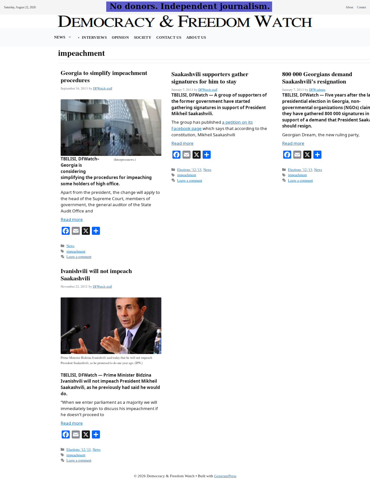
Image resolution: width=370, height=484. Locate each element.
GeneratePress (225, 476)
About (349, 7)
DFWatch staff (102, 88)
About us (196, 37)
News (59, 37)
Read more (72, 219)
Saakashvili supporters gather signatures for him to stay (209, 77)
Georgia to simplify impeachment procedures (104, 76)
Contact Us (168, 37)
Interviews (94, 37)
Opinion (120, 37)
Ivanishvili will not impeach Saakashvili (96, 274)
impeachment (75, 251)
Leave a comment (78, 256)
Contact (361, 7)
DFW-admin (317, 89)
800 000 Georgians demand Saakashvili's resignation (317, 77)
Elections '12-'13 (189, 169)
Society (142, 37)
